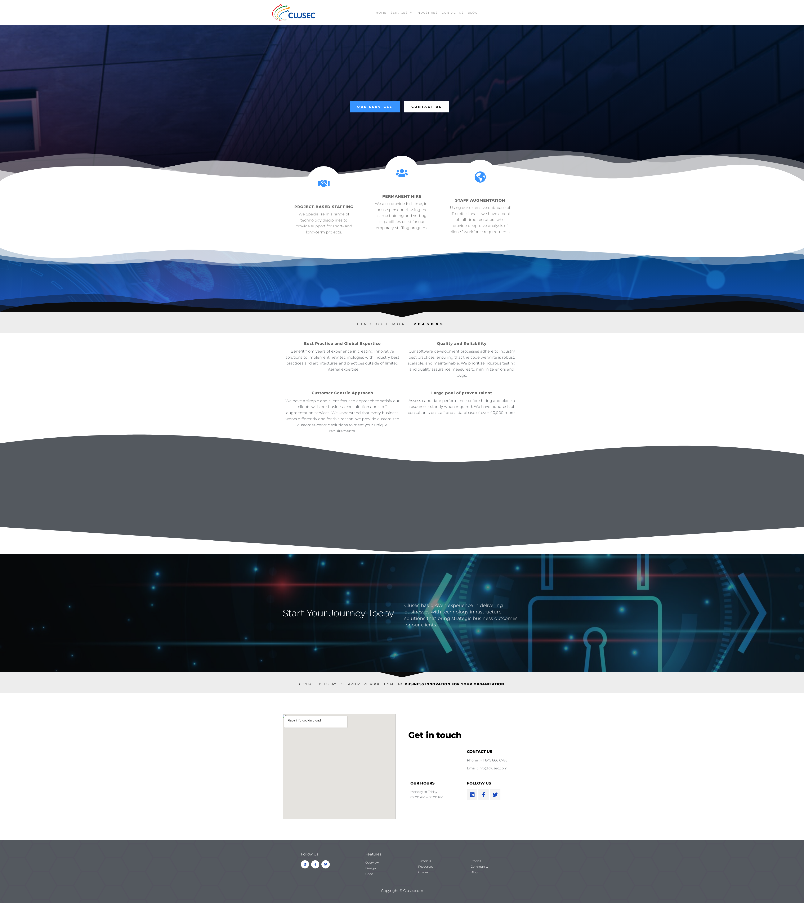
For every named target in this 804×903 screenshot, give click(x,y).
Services (399, 12)
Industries (427, 12)
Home (381, 12)
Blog (473, 12)
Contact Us (453, 12)
